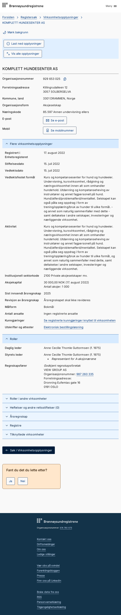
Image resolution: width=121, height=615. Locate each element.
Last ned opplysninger (26, 43)
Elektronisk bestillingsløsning (63, 327)
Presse (41, 575)
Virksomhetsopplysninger (60, 17)
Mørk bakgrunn (18, 32)
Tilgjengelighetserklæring (51, 607)
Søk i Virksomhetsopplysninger (31, 450)
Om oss (41, 549)
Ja (10, 481)
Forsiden (8, 17)
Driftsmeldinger (46, 544)
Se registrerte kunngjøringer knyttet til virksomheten (80, 320)
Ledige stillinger (46, 554)
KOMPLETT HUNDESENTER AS (23, 22)
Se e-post (57, 120)
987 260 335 (85, 374)
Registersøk (29, 17)
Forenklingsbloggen (48, 570)
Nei (22, 481)
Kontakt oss (44, 539)
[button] (111, 6)
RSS (39, 597)
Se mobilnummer (62, 130)
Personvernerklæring (49, 602)
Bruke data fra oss (48, 591)
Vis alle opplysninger (25, 53)
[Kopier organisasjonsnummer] (65, 79)
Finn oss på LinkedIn (49, 580)
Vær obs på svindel (48, 565)
